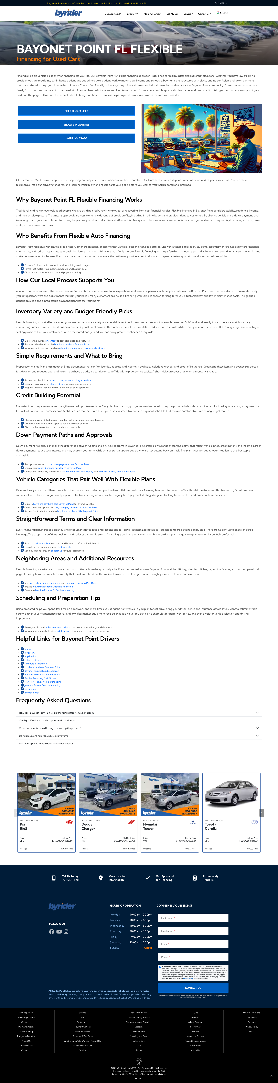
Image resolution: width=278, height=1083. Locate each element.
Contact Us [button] (204, 13)
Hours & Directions (251, 1013)
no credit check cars (94, 348)
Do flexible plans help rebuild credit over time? (44, 735)
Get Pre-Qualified (76, 111)
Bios (83, 1017)
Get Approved (26, 1013)
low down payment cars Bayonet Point (69, 464)
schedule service (62, 631)
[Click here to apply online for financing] (147, 877)
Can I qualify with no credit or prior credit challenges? (47, 720)
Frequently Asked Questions (139, 1022)
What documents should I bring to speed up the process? (50, 728)
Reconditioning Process (139, 1017)
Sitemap (82, 1013)
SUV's (195, 1013)
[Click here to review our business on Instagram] (66, 932)
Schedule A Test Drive (83, 1036)
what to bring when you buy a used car (71, 380)
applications (31, 656)
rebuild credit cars (69, 348)
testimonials (64, 547)
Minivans (195, 1017)
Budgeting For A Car (82, 1045)
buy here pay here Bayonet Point (72, 344)
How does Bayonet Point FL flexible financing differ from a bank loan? (56, 712)
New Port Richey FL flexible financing (53, 586)
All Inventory (139, 1041)
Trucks (139, 1050)
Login (140, 1078)
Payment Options (26, 1027)
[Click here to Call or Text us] (53, 877)
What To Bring (26, 1031)
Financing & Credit (26, 1017)
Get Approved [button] (112, 13)
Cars (139, 1045)
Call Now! (222, 3)
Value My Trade (76, 138)
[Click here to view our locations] (100, 877)
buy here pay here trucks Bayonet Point (76, 507)
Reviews (252, 1022)
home (27, 649)
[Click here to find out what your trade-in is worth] (195, 877)
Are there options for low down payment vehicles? (46, 743)
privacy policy (42, 543)
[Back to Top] (271, 1076)
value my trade (57, 383)
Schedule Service (82, 1031)
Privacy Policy (188, 978)
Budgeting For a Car (26, 1036)
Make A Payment (152, 13)
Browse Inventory (76, 124)
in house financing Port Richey (82, 583)
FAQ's (251, 1031)
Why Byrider (139, 1031)
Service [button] (187, 13)
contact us (56, 550)
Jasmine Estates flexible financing (42, 685)
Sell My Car (172, 13)
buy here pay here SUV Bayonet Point (77, 511)
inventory (51, 340)
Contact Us (193, 987)
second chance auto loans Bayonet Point (60, 467)
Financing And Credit (139, 1036)
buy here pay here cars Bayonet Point (53, 503)
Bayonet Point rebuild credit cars (42, 670)
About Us (26, 1041)
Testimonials (82, 1022)
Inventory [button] (132, 13)
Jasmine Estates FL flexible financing (54, 590)
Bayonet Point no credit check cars (43, 674)
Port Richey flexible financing (45, 583)
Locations (139, 1027)
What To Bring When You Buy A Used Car (82, 1041)
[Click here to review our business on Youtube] (59, 932)
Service (82, 1050)
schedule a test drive (57, 627)
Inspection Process (139, 1013)
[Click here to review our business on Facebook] (52, 932)
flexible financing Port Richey (77, 471)
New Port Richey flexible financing (117, 471)
